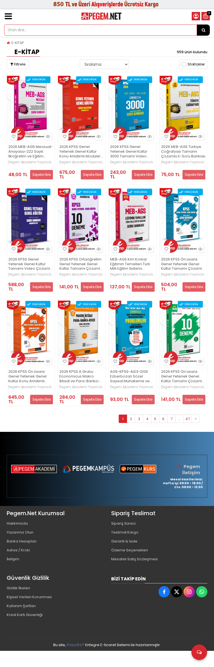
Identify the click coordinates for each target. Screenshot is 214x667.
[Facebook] (164, 591)
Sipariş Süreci (123, 523)
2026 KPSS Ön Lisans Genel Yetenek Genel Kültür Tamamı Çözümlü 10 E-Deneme (182, 376)
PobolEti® (75, 644)
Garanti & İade (124, 541)
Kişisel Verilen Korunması (29, 597)
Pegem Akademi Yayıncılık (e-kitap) (30, 162)
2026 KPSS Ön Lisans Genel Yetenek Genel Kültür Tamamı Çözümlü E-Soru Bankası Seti (182, 264)
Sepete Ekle (41, 174)
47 (187, 419)
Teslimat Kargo (124, 532)
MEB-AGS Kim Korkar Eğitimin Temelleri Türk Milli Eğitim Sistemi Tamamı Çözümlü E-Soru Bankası (130, 264)
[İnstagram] (189, 591)
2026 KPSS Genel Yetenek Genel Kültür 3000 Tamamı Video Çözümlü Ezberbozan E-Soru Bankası (132, 152)
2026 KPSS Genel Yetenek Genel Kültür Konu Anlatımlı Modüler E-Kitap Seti (80, 152)
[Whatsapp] (201, 591)
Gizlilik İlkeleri (18, 588)
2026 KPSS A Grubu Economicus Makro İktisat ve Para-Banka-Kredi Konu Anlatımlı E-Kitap (79, 376)
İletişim (13, 559)
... (179, 419)
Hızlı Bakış (48, 136)
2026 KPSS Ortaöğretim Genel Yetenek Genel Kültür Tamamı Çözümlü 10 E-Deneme (80, 264)
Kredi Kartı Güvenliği (25, 614)
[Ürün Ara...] (203, 30)
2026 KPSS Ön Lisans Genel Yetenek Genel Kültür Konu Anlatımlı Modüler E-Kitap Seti (27, 376)
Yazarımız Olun (20, 532)
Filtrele (19, 64)
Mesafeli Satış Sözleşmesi (134, 559)
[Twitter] (176, 591)
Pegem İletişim (191, 469)
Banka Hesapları (22, 541)
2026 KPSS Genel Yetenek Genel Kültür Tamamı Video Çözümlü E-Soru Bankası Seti (30, 264)
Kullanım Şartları (21, 605)
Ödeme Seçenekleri (129, 550)
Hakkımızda (17, 523)
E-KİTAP (17, 42)
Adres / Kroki (18, 550)
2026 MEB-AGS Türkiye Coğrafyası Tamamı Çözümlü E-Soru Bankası (183, 152)
